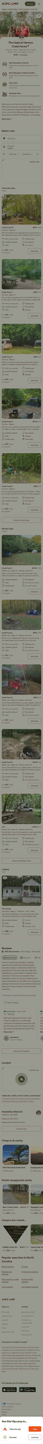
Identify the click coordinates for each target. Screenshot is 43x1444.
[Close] (21, 722)
